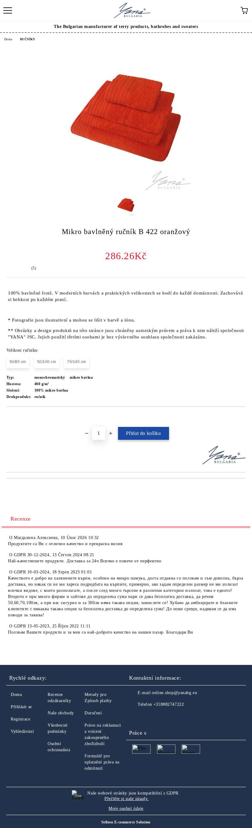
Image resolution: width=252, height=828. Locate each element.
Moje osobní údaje (126, 808)
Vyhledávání (22, 731)
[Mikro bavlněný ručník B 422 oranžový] (126, 189)
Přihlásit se (21, 707)
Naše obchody (61, 713)
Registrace (20, 719)
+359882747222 (168, 704)
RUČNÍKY (27, 39)
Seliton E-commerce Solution (126, 822)
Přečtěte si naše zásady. (126, 798)
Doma (8, 39)
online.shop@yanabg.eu (174, 692)
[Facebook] (137, 717)
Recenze (20, 519)
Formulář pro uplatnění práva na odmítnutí (102, 762)
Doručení (93, 713)
